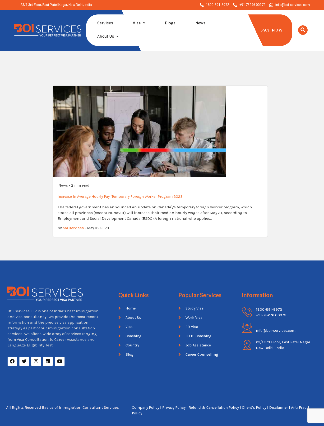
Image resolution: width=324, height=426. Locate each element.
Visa (137, 23)
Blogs (170, 23)
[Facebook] (12, 361)
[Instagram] (36, 361)
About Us (105, 36)
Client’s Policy (254, 407)
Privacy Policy (173, 407)
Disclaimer (279, 407)
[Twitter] (24, 361)
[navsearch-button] (303, 30)
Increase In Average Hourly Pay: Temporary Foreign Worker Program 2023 (120, 196)
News (200, 23)
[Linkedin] (48, 361)
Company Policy (145, 407)
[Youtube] (60, 361)
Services (105, 23)
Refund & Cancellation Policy (214, 407)
